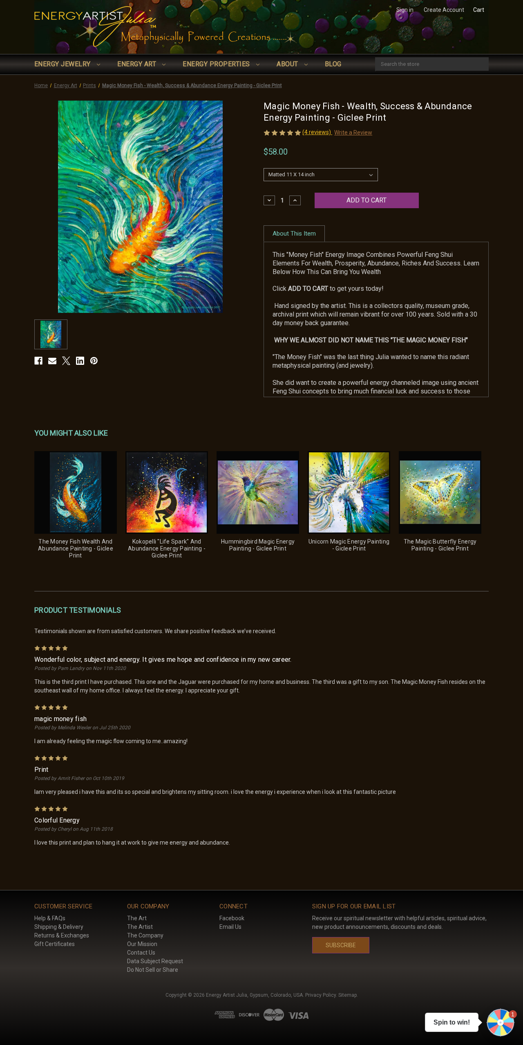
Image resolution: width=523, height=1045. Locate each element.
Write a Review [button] (353, 132)
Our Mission (142, 944)
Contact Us (141, 952)
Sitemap (347, 995)
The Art (137, 918)
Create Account (444, 10)
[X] (66, 360)
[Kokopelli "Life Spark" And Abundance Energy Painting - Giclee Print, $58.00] (167, 492)
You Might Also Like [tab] (71, 433)
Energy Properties (217, 64)
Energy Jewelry (63, 64)
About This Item (294, 233)
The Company (145, 935)
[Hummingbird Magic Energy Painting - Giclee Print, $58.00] (258, 492)
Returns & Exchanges (61, 935)
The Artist (140, 927)
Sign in (404, 10)
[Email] (52, 360)
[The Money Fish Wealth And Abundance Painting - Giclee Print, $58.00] (76, 492)
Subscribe (341, 945)
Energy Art (137, 64)
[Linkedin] (80, 360)
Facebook (231, 918)
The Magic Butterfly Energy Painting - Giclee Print (440, 545)
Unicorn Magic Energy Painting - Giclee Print (348, 545)
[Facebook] (38, 360)
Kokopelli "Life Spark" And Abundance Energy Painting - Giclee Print (167, 548)
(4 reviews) (317, 132)
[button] (500, 1022)
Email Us (230, 927)
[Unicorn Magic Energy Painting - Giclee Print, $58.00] (349, 492)
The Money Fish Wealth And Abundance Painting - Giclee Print (75, 548)
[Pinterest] (94, 360)
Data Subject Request (155, 961)
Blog (333, 64)
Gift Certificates (54, 944)
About (288, 64)
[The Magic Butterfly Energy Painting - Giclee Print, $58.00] (440, 492)
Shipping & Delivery (58, 927)
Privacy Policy (320, 995)
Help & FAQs (49, 918)
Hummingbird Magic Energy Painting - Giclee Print (258, 545)
